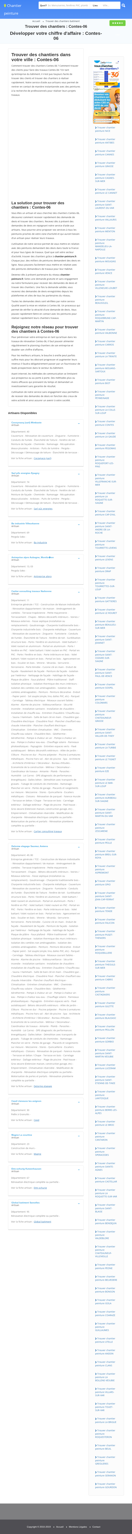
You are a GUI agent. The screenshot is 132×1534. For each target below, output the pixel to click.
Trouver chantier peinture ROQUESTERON (105, 1434)
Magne (37, 1153)
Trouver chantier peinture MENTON (105, 229)
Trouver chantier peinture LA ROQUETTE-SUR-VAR (106, 1193)
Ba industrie (40, 542)
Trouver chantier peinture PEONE (105, 1266)
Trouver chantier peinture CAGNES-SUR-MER (105, 178)
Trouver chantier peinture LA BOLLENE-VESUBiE (105, 1377)
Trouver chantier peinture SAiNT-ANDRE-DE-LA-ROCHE (105, 527)
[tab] (46, 423)
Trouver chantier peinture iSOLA (105, 1301)
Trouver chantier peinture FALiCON (105, 921)
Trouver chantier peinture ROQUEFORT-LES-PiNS (105, 461)
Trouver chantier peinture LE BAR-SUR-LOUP (105, 783)
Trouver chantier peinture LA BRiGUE (105, 1420)
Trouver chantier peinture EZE (105, 769)
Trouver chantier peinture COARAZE (105, 1313)
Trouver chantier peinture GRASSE (105, 164)
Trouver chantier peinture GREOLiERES (105, 1460)
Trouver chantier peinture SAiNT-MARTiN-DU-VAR (105, 812)
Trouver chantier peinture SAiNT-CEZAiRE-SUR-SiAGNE (105, 656)
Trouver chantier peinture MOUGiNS (105, 259)
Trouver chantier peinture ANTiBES (105, 141)
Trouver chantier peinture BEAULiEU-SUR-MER (105, 624)
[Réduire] (113, 1488)
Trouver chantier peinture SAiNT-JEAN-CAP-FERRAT (105, 896)
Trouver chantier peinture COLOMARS (105, 699)
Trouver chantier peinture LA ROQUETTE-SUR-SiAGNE (105, 498)
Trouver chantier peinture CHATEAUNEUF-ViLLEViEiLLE (105, 1251)
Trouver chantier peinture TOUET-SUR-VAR (105, 1407)
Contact (96, 1526)
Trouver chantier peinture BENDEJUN (106, 1221)
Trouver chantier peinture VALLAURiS (106, 218)
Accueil (36, 21)
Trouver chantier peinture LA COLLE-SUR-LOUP (105, 410)
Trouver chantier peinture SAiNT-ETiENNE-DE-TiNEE (105, 1080)
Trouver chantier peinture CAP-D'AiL (105, 513)
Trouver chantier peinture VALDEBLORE (105, 1235)
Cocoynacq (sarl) (42, 458)
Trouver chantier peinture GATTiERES (106, 599)
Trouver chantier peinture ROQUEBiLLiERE (105, 949)
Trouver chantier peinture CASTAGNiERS (105, 991)
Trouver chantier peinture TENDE (105, 909)
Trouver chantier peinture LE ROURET (106, 611)
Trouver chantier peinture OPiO (105, 882)
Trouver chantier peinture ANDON (105, 1352)
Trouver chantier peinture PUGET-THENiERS (105, 934)
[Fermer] (119, 1488)
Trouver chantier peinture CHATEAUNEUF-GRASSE (105, 715)
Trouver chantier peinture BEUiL (105, 1447)
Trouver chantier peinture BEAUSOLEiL (105, 299)
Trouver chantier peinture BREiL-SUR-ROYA (106, 854)
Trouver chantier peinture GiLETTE (105, 1004)
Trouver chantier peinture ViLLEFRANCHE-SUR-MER (106, 479)
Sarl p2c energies (43, 508)
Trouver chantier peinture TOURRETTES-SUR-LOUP (105, 584)
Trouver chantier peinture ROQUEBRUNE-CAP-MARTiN (105, 316)
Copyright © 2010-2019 (39, 1526)
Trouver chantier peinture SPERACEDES (105, 1151)
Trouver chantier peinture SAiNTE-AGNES (105, 1166)
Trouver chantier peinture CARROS (105, 343)
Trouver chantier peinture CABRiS (105, 978)
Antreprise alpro (43, 576)
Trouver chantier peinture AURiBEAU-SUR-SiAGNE (106, 798)
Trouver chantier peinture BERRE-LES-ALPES (106, 1110)
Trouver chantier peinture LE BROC (105, 1123)
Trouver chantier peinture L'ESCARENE (105, 827)
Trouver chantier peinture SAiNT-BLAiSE (105, 1208)
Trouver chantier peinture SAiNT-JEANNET (105, 639)
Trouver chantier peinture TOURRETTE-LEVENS (106, 544)
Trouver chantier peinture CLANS (105, 1363)
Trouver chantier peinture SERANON (105, 1473)
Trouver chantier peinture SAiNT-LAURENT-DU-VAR (105, 204)
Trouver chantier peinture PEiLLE (105, 841)
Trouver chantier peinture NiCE (105, 129)
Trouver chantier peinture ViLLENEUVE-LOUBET (106, 285)
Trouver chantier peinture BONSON (105, 1290)
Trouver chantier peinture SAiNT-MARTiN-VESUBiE (105, 1053)
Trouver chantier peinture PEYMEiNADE (105, 395)
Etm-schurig (40, 1187)
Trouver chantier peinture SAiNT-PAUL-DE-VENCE (105, 673)
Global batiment (42, 1221)
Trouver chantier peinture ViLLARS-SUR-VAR (105, 1392)
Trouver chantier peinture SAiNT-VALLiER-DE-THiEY (105, 732)
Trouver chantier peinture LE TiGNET (105, 757)
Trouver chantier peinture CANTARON (105, 1136)
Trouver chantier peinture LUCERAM (105, 1066)
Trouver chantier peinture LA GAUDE (105, 435)
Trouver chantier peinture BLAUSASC (105, 1016)
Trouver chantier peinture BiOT (105, 381)
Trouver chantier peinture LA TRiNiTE (106, 354)
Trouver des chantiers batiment (63, 21)
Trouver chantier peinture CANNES (105, 152)
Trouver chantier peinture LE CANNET (106, 191)
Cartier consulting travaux (48, 831)
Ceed (36, 1120)
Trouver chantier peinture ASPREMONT (105, 869)
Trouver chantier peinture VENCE (105, 271)
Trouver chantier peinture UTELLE (105, 1340)
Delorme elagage (43, 1086)
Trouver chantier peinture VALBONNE (106, 331)
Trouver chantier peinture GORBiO (105, 1040)
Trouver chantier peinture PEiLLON (105, 1028)
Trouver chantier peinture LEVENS (105, 558)
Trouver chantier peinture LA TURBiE (105, 746)
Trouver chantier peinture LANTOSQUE (105, 1095)
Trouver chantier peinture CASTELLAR (106, 1180)
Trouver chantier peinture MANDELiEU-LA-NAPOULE (105, 244)
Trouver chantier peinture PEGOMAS (105, 446)
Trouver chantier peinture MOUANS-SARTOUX (105, 368)
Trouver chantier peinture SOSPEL (105, 686)
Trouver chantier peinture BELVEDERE (106, 1278)
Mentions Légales (78, 1526)
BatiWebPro (101, 1517)
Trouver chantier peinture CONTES (105, 423)
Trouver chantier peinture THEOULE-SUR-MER (105, 964)
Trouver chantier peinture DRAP (105, 569)
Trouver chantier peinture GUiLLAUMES (105, 1327)
